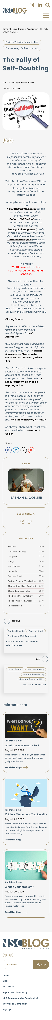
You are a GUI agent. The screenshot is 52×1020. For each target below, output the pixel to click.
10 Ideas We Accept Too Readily (26, 814)
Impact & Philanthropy (15, 992)
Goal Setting (26, 566)
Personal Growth (26, 576)
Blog (5, 980)
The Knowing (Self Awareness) (21, 48)
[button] (46, 15)
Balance (26, 546)
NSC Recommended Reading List (20, 998)
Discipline (26, 556)
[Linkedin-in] (11, 955)
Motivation (26, 571)
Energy (26, 561)
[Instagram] (23, 521)
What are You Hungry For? (22, 745)
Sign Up (7, 1009)
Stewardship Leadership (26, 591)
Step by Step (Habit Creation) (26, 586)
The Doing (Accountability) (26, 596)
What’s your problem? (19, 887)
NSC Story (8, 986)
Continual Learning (26, 551)
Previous (16, 621)
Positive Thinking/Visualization (24, 29)
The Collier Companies (15, 1003)
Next (38, 659)
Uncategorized (26, 605)
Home (5, 29)
